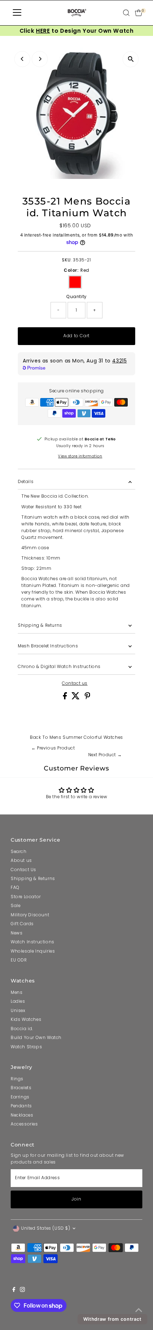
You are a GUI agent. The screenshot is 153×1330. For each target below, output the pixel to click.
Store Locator (26, 897)
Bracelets (21, 1088)
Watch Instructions (32, 942)
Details (25, 481)
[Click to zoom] (131, 59)
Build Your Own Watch (36, 1037)
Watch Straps (26, 1047)
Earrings (20, 1097)
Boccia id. (22, 1029)
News (16, 933)
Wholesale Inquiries (33, 951)
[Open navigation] (17, 13)
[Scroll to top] (139, 1310)
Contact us (75, 684)
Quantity (76, 297)
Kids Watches (26, 1019)
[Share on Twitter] (76, 698)
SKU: (67, 260)
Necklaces (22, 1115)
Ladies (18, 1001)
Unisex (18, 1010)
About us (21, 860)
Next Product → (105, 755)
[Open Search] (126, 13)
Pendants (21, 1106)
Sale (15, 905)
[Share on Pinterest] (87, 698)
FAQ (15, 887)
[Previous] (22, 59)
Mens (16, 992)
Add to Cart (76, 336)
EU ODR (19, 960)
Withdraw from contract (112, 1319)
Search (19, 851)
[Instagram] (22, 1290)
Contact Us (23, 870)
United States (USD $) (45, 1228)
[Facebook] (14, 1290)
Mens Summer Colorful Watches (86, 737)
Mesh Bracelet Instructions (48, 646)
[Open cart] (138, 13)
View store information (80, 456)
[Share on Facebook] (65, 698)
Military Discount (30, 915)
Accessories (24, 1124)
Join (76, 1199)
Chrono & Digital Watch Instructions (59, 666)
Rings (17, 1079)
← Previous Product (53, 748)
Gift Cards (22, 924)
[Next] (40, 59)
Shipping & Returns (40, 625)
